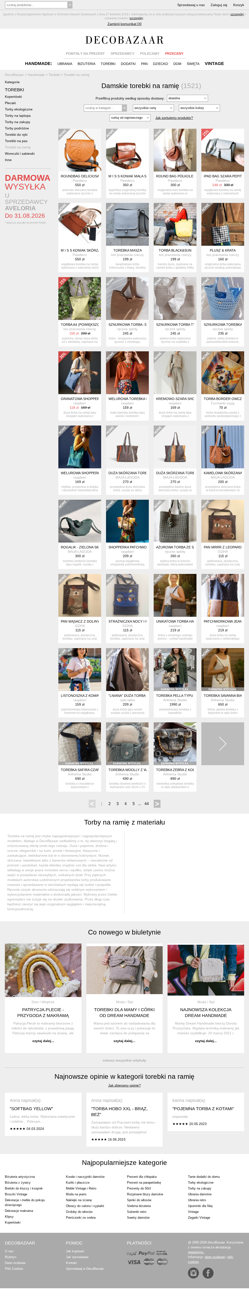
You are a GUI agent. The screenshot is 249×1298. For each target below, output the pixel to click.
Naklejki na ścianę (79, 1200)
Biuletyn (10, 1257)
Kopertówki (13, 97)
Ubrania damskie (200, 1194)
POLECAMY (149, 53)
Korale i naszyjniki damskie (85, 1177)
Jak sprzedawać (77, 1257)
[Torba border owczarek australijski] (222, 372)
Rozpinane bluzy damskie (145, 1194)
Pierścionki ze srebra (81, 1217)
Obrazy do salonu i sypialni (85, 1206)
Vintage (193, 1212)
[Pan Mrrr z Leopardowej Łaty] (222, 521)
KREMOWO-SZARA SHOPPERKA (182, 399)
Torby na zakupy (17, 122)
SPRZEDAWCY (122, 53)
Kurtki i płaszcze (77, 1182)
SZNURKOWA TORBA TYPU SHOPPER (186, 325)
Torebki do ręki (16, 134)
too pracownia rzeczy (127, 255)
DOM (177, 64)
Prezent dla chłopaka (142, 1177)
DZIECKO (160, 64)
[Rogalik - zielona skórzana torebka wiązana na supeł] (79, 521)
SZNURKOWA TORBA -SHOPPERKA (136, 325)
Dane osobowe (15, 1263)
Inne (8, 160)
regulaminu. (196, 1252)
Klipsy (9, 1216)
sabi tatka (127, 700)
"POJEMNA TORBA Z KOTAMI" (203, 1108)
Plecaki (10, 103)
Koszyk (238, 5)
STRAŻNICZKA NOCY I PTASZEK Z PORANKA (144, 621)
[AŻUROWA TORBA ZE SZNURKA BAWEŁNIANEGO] (175, 521)
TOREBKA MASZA (127, 250)
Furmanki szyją (222, 403)
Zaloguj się (219, 5)
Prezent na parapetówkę (144, 1182)
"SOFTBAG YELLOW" (31, 1108)
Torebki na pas (16, 141)
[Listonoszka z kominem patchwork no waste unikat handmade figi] (79, 669)
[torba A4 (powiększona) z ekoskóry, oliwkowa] (79, 298)
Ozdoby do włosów (79, 1212)
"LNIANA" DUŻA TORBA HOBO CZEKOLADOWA (145, 696)
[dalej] (222, 743)
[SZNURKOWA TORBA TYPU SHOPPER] (175, 298)
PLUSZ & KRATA (223, 250)
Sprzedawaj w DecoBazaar (85, 1269)
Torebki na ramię (18, 147)
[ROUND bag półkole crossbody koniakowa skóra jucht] (175, 150)
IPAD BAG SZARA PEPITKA (225, 176)
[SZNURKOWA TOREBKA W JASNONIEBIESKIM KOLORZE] (222, 298)
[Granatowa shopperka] (79, 372)
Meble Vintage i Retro (81, 1188)
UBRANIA (64, 64)
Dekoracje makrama (19, 1211)
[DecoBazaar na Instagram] (193, 1273)
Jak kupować (75, 1251)
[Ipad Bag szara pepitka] (222, 150)
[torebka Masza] (127, 224)
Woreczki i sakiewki (20, 153)
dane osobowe (215, 1257)
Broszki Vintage (16, 1194)
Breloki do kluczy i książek (24, 1188)
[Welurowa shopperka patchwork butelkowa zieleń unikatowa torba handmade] (79, 447)
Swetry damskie (138, 1217)
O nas (9, 1251)
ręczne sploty (127, 329)
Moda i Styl (124, 1002)
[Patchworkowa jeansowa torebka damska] (222, 595)
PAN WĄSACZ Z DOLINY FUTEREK (88, 621)
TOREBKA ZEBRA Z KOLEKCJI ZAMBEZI (188, 770)
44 (146, 804)
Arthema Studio (175, 700)
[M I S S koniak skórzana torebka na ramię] (79, 224)
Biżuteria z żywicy (18, 1182)
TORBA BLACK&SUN (175, 250)
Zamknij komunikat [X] (124, 24)
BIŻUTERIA (86, 64)
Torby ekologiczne (19, 109)
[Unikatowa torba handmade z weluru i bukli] (175, 595)
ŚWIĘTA (193, 64)
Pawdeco (80, 180)
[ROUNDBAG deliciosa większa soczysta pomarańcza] (79, 150)
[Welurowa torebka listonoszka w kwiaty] (127, 372)
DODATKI (128, 64)
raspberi (79, 403)
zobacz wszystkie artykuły (124, 1060)
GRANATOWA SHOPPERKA (82, 399)
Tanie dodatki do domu (204, 1177)
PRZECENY (174, 53)
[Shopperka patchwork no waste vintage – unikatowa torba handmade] (127, 521)
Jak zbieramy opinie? (124, 1085)
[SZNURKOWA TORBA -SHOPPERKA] (127, 298)
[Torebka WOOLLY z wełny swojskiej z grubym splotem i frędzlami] (127, 743)
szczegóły (237, 14)
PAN (144, 64)
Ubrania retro (197, 1200)
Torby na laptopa (18, 116)
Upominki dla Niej (200, 1206)
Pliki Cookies (14, 1269)
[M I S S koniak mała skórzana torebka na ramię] (127, 150)
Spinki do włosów (139, 1200)
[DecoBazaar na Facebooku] (208, 1273)
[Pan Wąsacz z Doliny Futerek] (79, 595)
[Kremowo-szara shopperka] (175, 372)
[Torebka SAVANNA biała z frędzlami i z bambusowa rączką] (222, 669)
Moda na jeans (76, 1194)
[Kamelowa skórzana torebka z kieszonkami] (222, 447)
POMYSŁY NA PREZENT (85, 53)
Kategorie (12, 82)
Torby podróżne (17, 128)
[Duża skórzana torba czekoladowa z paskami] (127, 447)
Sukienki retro (136, 1212)
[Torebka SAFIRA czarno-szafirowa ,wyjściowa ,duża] (79, 743)
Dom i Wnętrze (43, 1002)
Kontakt (71, 1263)
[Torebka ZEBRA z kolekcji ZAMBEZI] (175, 743)
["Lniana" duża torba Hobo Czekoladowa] (127, 669)
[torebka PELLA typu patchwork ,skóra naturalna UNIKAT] (175, 669)
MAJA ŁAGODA (127, 477)
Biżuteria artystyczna (20, 1177)
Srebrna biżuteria (139, 1206)
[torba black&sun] (175, 224)
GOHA (223, 552)
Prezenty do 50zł (139, 1188)
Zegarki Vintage (199, 1217)
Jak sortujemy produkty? (174, 118)
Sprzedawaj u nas (191, 5)
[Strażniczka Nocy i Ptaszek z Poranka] (127, 595)
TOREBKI (108, 64)
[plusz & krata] (222, 224)
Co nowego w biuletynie (124, 932)
